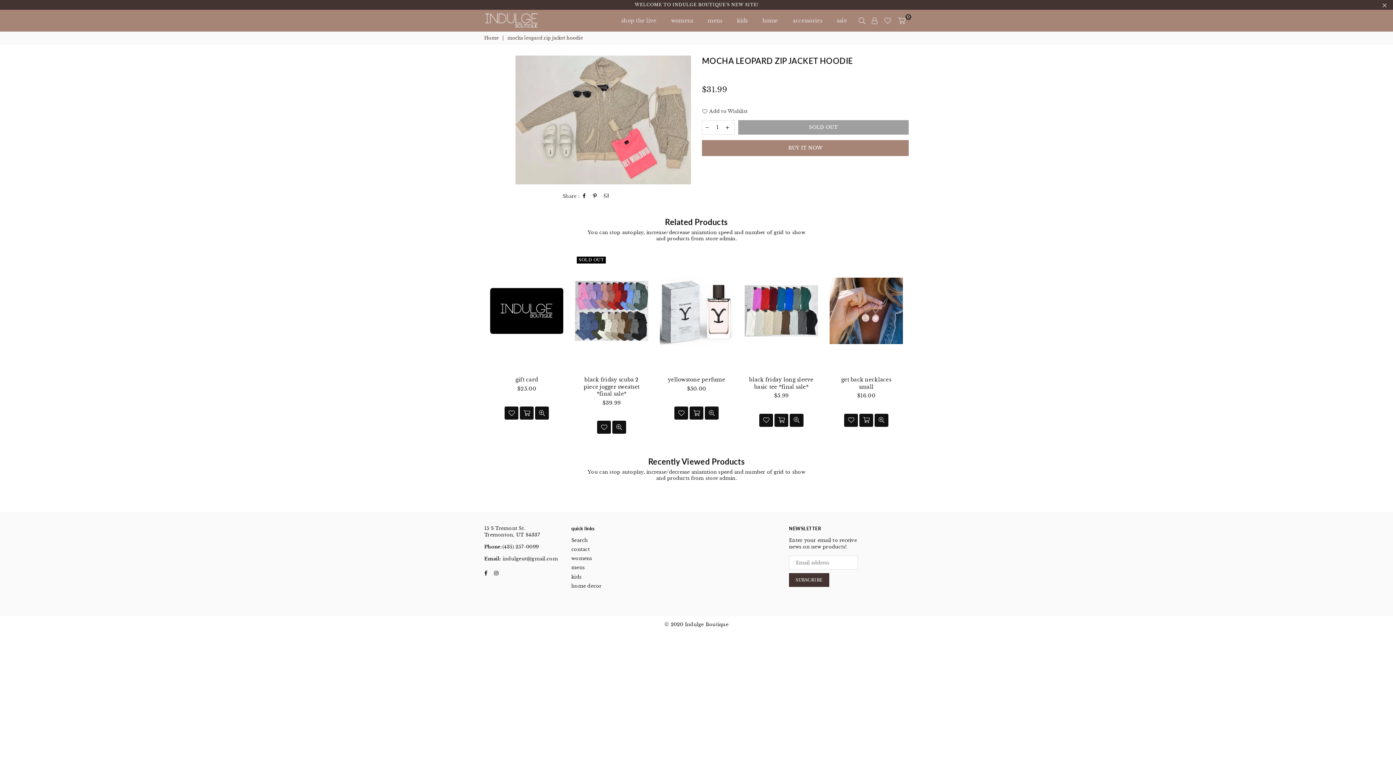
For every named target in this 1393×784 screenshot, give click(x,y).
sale (842, 20)
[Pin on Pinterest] (595, 196)
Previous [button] (476, 352)
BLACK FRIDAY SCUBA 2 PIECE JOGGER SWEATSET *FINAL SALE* (612, 386)
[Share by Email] (606, 196)
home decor (586, 586)
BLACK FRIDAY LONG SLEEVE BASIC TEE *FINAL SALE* (781, 383)
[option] (603, 120)
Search (579, 540)
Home (491, 38)
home (770, 20)
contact (580, 549)
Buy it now (805, 148)
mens (715, 20)
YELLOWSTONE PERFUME (696, 379)
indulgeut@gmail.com (529, 559)
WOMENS (682, 20)
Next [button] (917, 352)
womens (581, 558)
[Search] (861, 20)
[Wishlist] (888, 20)
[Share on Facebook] (584, 196)
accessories (807, 20)
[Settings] (874, 20)
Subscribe (809, 580)
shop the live (639, 20)
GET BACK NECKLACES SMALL (866, 383)
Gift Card (526, 379)
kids (742, 20)
